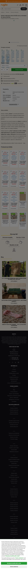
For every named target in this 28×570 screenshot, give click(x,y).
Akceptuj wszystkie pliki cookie (14, 563)
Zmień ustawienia (14, 566)
